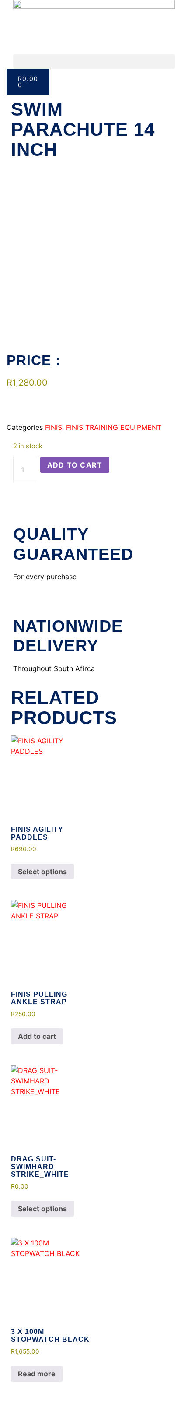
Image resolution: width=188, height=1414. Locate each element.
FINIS (53, 427)
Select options (42, 871)
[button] (94, 61)
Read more (37, 1373)
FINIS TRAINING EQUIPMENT (113, 427)
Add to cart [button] (37, 1036)
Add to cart (74, 465)
